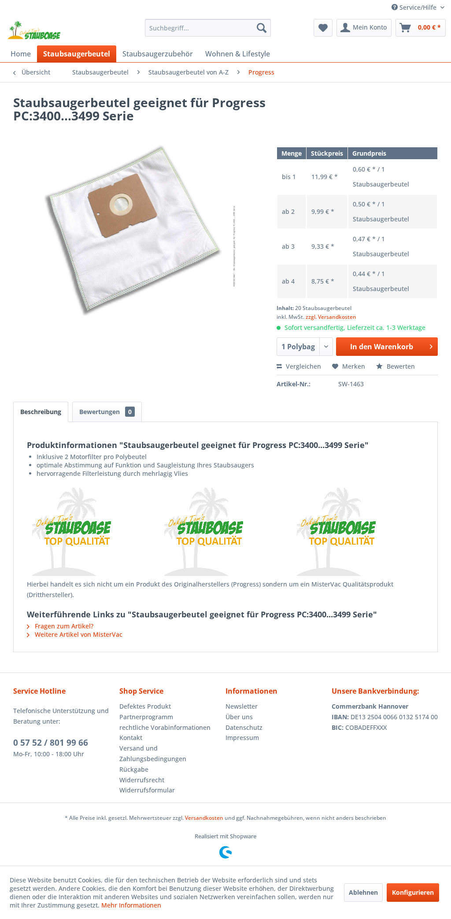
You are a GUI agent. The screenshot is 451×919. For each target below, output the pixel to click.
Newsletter (242, 706)
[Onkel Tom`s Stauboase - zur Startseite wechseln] (34, 30)
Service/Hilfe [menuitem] (418, 7)
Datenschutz (244, 727)
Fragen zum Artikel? (63, 626)
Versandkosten (204, 818)
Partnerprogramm (146, 717)
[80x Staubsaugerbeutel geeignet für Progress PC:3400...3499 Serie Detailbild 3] (358, 532)
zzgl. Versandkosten (331, 317)
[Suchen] (261, 28)
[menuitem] (208, 28)
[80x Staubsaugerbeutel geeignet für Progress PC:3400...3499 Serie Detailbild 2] (225, 532)
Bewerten (400, 366)
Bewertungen (105, 411)
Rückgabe (133, 769)
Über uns (239, 717)
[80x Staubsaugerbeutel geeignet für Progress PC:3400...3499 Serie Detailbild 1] (93, 532)
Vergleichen (302, 366)
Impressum (242, 737)
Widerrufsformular (147, 790)
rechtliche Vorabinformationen (165, 727)
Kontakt (130, 737)
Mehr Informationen (131, 905)
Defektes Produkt (145, 706)
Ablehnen (363, 892)
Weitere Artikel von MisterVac (77, 634)
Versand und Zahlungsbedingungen (152, 753)
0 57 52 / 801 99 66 (50, 742)
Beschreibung (40, 411)
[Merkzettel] (323, 28)
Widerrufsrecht (141, 780)
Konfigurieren (413, 892)
